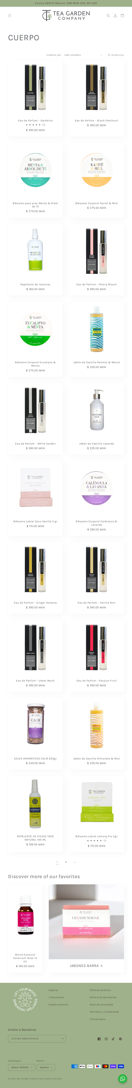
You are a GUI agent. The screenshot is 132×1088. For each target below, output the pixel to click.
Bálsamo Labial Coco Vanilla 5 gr (35, 521)
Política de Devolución (103, 997)
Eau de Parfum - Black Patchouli (96, 120)
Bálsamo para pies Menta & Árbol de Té (35, 205)
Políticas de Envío (100, 990)
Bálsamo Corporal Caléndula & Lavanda (96, 523)
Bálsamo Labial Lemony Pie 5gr (96, 836)
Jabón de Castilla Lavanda (96, 443)
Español (44, 1067)
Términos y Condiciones (104, 1011)
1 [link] (57, 862)
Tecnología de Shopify (50, 1078)
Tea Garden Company (28, 1078)
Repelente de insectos (35, 284)
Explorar (53, 990)
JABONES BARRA (84, 966)
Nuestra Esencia (58, 1004)
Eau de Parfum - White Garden (35, 443)
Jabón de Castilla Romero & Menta (96, 362)
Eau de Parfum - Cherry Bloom (96, 284)
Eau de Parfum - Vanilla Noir (97, 602)
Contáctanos (98, 1019)
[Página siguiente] (74, 862)
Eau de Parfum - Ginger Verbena (35, 602)
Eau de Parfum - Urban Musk (35, 680)
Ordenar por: (54, 55)
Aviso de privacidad (101, 1004)
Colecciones (56, 997)
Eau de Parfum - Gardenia (35, 120)
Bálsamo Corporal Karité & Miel (96, 203)
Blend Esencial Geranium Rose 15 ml (25, 958)
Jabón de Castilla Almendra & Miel (96, 758)
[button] (9, 15)
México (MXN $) (19, 1067)
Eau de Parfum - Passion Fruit (97, 680)
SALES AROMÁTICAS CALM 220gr (35, 758)
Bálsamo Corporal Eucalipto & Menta (35, 364)
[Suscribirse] (62, 1038)
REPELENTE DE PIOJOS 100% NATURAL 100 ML (35, 838)
